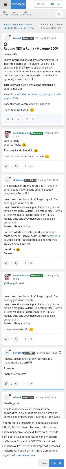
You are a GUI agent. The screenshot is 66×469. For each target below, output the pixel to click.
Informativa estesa (23, 455)
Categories (25, 15)
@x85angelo (11, 283)
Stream (4, 15)
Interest (14, 15)
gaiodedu (18, 353)
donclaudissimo (21, 133)
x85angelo (18, 180)
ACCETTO (56, 463)
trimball (17, 38)
